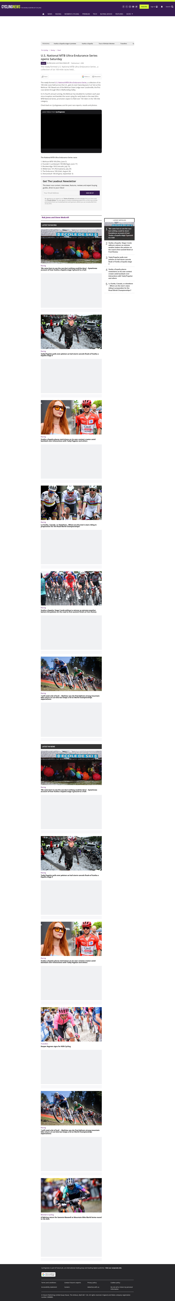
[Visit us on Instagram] (130, 6)
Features (119, 14)
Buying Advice (106, 14)
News (50, 14)
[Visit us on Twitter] (126, 6)
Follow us (87, 76)
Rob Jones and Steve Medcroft (59, 63)
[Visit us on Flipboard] (136, 6)
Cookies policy (115, 1283)
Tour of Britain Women (107, 44)
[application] (71, 131)
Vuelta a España (87, 44)
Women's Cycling (72, 14)
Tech (95, 14)
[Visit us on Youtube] (133, 6)
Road (59, 50)
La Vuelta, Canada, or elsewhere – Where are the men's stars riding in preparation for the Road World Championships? (120, 287)
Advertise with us (93, 1287)
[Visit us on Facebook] (123, 6)
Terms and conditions (48, 1283)
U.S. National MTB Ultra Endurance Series (71, 82)
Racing (58, 14)
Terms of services (69, 198)
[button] (169, 7)
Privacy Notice (51, 200)
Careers (67, 1287)
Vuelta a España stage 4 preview (65, 44)
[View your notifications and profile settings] (162, 7)
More (128, 14)
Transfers (123, 44)
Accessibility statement (49, 1287)
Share (45, 76)
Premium (86, 14)
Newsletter (98, 76)
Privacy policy (92, 1283)
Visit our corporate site (113, 1268)
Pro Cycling (44, 50)
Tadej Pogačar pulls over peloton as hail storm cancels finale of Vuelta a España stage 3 (120, 260)
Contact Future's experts (72, 1283)
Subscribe (144, 7)
